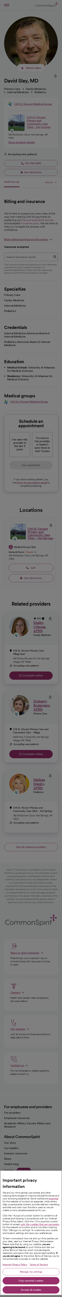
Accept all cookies (31, 1289)
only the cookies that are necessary (40, 1224)
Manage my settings (31, 1271)
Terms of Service (39, 1264)
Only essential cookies (31, 1280)
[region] (31, 1232)
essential (53, 1198)
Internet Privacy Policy (15, 1264)
